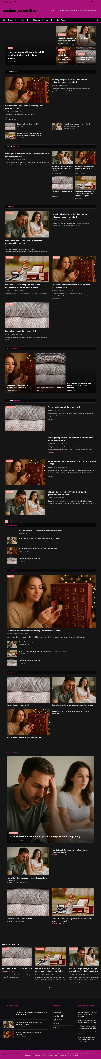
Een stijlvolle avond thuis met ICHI (85, 58)
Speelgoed (10, 257)
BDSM (17, 20)
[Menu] (4, 20)
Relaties (52, 20)
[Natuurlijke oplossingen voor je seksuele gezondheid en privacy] (76, 36)
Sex (58, 20)
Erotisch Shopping (33, 20)
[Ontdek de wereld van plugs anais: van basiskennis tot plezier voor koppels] (10, 135)
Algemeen (61, 49)
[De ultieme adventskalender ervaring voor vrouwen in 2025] (27, 90)
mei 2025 (56, 1023)
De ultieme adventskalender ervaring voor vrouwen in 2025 (64, 56)
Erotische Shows (84, 1053)
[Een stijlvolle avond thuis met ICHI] (86, 56)
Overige (44, 1055)
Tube (63, 20)
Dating (23, 20)
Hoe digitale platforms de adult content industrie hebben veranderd (26, 55)
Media (10, 48)
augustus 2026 (57, 1012)
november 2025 (58, 1016)
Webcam (75, 1055)
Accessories (35, 1053)
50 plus (27, 1053)
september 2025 (58, 1020)
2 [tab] (51, 987)
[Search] (97, 20)
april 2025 (56, 1027)
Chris (8, 111)
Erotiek (10, 20)
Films (93, 1053)
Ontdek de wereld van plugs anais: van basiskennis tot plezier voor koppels (29, 134)
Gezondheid (62, 34)
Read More (51, 419)
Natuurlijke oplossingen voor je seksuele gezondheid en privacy (78, 10)
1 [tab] (49, 987)
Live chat (45, 20)
